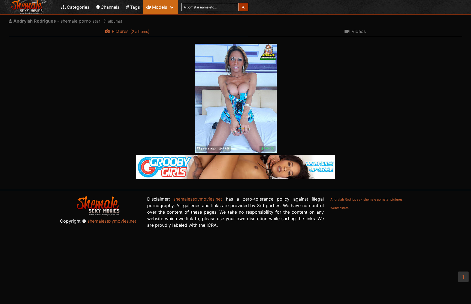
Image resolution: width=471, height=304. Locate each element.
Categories (78, 7)
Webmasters (339, 208)
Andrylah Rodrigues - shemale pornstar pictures (366, 199)
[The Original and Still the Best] (235, 177)
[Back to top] (463, 276)
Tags (135, 7)
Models (159, 7)
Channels (110, 7)
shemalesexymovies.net (111, 221)
